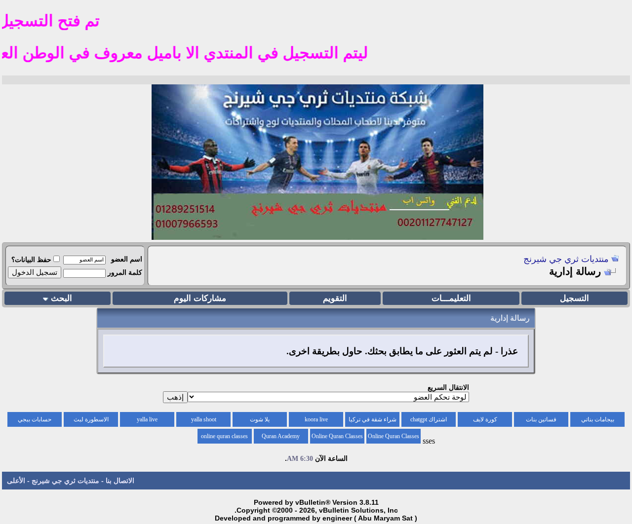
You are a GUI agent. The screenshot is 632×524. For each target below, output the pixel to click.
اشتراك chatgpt (428, 419)
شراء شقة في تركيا (372, 419)
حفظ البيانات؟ (31, 259)
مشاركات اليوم (200, 298)
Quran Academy (281, 436)
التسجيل (574, 298)
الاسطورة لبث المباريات (91, 421)
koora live (316, 419)
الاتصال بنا (120, 481)
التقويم (335, 298)
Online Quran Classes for (393, 438)
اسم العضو (126, 259)
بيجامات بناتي (597, 419)
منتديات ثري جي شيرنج (566, 259)
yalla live (147, 419)
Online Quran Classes (337, 436)
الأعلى (16, 481)
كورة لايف (485, 419)
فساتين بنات (541, 419)
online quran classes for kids (224, 438)
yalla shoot (203, 419)
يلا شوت (260, 419)
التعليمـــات (451, 298)
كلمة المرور (125, 272)
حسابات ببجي (34, 419)
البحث (61, 298)
